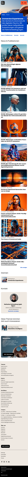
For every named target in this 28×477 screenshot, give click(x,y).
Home (3, 14)
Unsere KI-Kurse (4, 406)
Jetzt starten (3, 434)
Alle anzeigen (23, 267)
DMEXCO (3, 380)
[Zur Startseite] (3, 3)
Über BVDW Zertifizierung (6, 403)
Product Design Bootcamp (6, 420)
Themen (8, 14)
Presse (2, 458)
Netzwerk (3, 432)
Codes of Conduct (5, 399)
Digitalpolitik (3, 368)
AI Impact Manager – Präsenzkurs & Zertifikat (10, 413)
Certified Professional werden (7, 392)
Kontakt (22, 35)
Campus (3, 409)
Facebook (2, 462)
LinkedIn (9, 462)
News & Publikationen (6, 35)
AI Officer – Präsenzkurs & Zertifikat (8, 411)
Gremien (16, 35)
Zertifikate (4, 390)
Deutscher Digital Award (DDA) (7, 382)
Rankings (3, 452)
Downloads (3, 454)
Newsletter (3, 456)
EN (1, 472)
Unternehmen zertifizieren (6, 397)
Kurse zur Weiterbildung (6, 394)
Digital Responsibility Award (7, 387)
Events (3, 378)
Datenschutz (3, 467)
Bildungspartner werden (6, 401)
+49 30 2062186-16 (13, 309)
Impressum (3, 470)
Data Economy (4, 366)
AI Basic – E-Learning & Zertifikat (8, 415)
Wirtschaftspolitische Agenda (7, 375)
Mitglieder (3, 429)
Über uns (3, 425)
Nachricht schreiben (13, 311)
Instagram (4, 462)
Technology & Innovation (6, 373)
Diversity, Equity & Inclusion (7, 438)
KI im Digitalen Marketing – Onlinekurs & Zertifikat (11, 417)
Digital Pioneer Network (6, 436)
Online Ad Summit (5, 385)
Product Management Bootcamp (8, 422)
